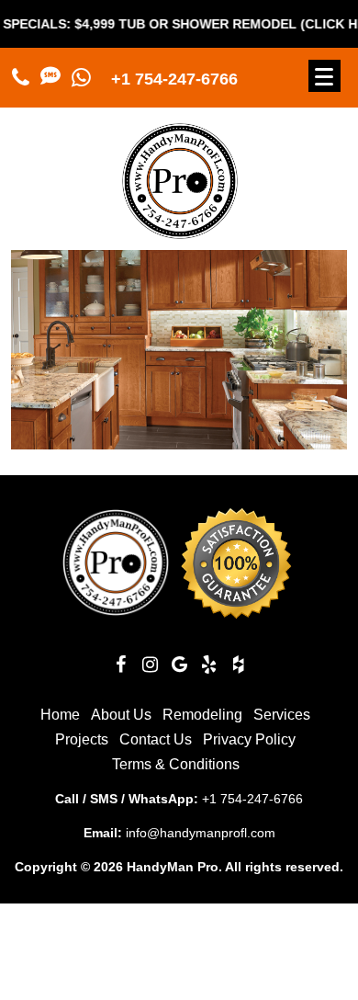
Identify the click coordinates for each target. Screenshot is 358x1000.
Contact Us (155, 739)
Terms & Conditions (176, 764)
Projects (81, 739)
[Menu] (324, 76)
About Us (121, 714)
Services (281, 714)
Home (60, 714)
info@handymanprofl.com (200, 832)
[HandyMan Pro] (180, 231)
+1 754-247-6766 (174, 79)
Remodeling (202, 714)
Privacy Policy (249, 739)
